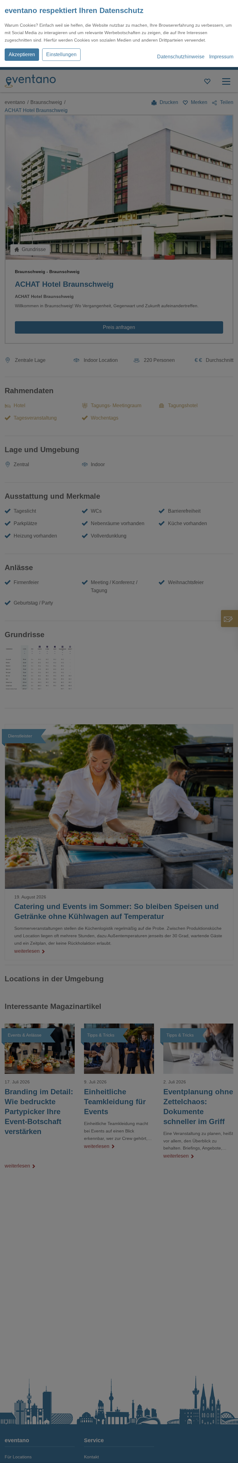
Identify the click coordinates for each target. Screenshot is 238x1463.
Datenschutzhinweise (181, 56)
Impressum (221, 56)
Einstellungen (61, 54)
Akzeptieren (22, 54)
